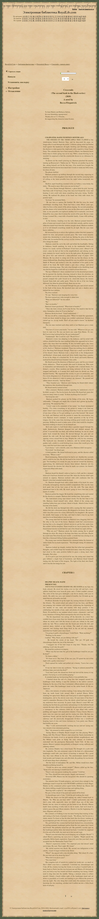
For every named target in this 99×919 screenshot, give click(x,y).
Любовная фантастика (26, 64)
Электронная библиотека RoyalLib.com (49, 12)
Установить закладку (18, 82)
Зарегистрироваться (86, 9)
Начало (11, 76)
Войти (74, 9)
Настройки (13, 87)
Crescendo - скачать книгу (60, 64)
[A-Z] (80, 16)
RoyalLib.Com (10, 64)
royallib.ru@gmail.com (72, 908)
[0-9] (84, 16)
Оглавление (14, 91)
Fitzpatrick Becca (43, 64)
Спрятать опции (14, 71)
